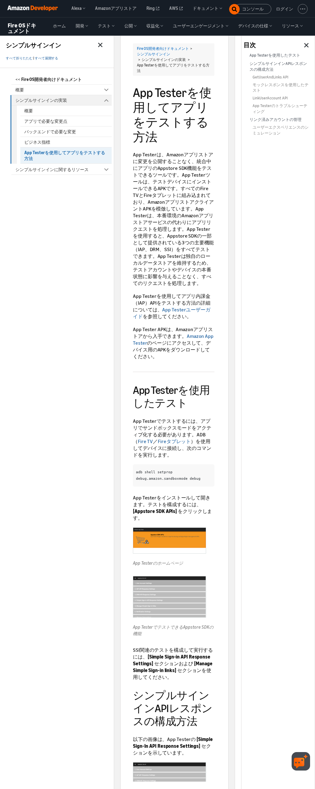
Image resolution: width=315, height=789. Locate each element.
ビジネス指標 (37, 142)
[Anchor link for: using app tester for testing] (193, 402)
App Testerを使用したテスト (274, 55)
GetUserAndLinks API (270, 77)
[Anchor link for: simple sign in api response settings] (202, 720)
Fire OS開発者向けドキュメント (163, 48)
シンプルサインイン (153, 54)
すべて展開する (46, 58)
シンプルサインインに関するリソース (52, 169)
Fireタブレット (174, 441)
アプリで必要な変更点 (45, 121)
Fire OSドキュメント (22, 28)
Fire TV (145, 441)
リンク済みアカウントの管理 (275, 119)
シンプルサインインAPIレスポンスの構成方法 (278, 66)
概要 (19, 89)
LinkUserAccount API (270, 98)
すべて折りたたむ (19, 58)
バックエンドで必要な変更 (50, 131)
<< (48, 79)
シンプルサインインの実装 (41, 100)
